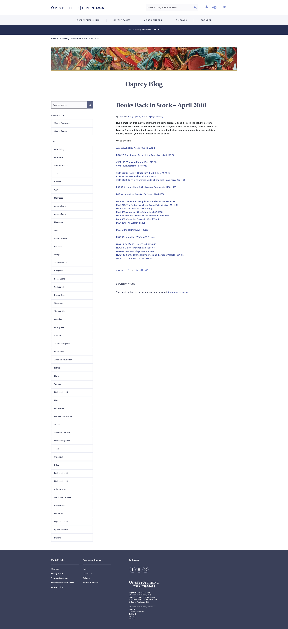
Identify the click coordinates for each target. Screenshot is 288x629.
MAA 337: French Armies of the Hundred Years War (142, 215)
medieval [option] (58, 246)
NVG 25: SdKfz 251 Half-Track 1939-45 (136, 244)
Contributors (153, 20)
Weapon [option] (57, 181)
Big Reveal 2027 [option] (61, 521)
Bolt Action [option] (59, 408)
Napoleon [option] (58, 222)
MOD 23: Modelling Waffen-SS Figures (135, 237)
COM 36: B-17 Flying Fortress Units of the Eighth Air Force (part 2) (150, 179)
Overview (55, 569)
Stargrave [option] (58, 303)
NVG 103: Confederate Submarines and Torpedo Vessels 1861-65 (150, 254)
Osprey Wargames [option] (62, 440)
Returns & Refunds (91, 582)
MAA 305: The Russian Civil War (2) (134, 208)
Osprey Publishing (62, 123)
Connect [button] (206, 20)
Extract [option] (57, 368)
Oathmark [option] (58, 513)
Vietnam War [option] (59, 311)
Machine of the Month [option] (63, 416)
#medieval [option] (58, 457)
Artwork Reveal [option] (61, 165)
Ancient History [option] (60, 206)
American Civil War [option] (62, 432)
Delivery (86, 578)
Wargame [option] (58, 270)
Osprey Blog (64, 38)
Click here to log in (178, 292)
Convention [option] (59, 351)
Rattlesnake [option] (59, 505)
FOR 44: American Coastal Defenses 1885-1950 (140, 194)
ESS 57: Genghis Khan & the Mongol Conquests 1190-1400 (146, 187)
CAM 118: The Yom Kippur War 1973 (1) (136, 162)
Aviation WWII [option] (60, 489)
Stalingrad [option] (58, 198)
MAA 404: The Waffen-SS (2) (130, 222)
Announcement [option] (60, 262)
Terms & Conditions (59, 578)
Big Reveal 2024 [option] (61, 392)
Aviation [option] (57, 335)
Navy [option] (56, 400)
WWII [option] (56, 190)
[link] (128, 270)
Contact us (87, 573)
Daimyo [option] (57, 538)
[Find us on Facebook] (133, 570)
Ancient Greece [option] (60, 238)
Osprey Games (60, 131)
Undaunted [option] (59, 287)
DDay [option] (56, 465)
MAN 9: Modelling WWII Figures (132, 229)
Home (53, 38)
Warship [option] (57, 384)
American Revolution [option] (63, 359)
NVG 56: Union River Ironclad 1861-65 (135, 247)
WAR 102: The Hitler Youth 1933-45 (134, 258)
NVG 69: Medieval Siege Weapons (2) (135, 251)
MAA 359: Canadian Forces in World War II (137, 219)
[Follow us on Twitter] (145, 570)
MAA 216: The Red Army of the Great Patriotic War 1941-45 (147, 205)
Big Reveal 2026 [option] (61, 481)
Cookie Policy (57, 587)
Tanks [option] (57, 173)
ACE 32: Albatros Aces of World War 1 (135, 147)
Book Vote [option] (58, 157)
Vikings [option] (57, 254)
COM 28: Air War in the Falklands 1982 (136, 176)
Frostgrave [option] (59, 327)
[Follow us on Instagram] (139, 570)
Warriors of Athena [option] (62, 497)
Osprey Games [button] (121, 20)
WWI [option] (56, 230)
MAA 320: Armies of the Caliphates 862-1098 (139, 212)
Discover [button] (181, 20)
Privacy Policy (57, 573)
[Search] (195, 7)
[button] (214, 7)
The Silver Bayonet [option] (62, 343)
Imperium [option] (58, 319)
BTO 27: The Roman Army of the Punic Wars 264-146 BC (145, 155)
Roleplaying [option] (59, 149)
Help (85, 569)
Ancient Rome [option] (60, 214)
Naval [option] (56, 376)
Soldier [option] (57, 424)
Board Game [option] (59, 279)
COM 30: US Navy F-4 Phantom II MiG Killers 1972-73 (143, 172)
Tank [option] (56, 449)
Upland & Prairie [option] (61, 529)
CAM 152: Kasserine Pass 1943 (131, 165)
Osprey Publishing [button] (87, 20)
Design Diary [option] (59, 295)
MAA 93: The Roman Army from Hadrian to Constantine (145, 201)
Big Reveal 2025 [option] (61, 473)
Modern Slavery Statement (62, 582)
